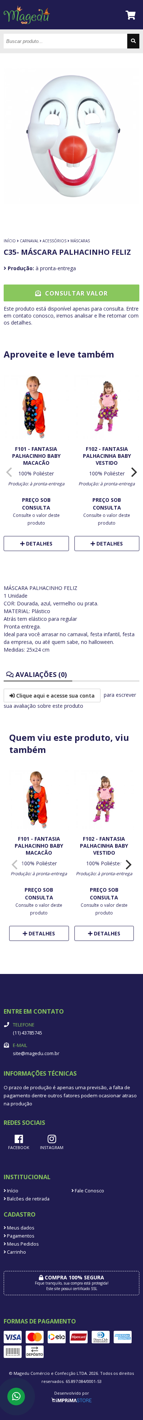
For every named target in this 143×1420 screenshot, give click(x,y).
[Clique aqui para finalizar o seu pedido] (131, 15)
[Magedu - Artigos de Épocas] (27, 27)
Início (10, 240)
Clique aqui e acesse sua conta (55, 695)
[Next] (133, 472)
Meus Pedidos (22, 1244)
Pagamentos (20, 1236)
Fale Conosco (89, 1191)
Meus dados (20, 1228)
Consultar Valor (75, 293)
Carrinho (16, 1252)
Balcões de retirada (28, 1199)
